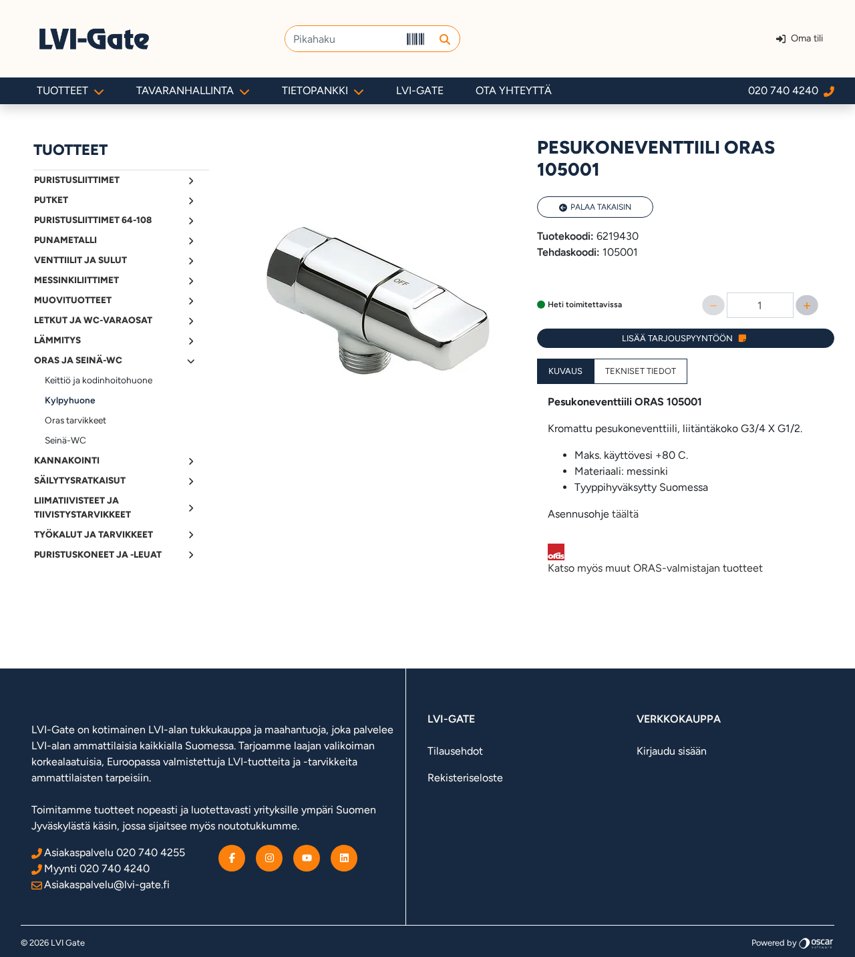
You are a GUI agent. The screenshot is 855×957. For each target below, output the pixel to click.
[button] (445, 38)
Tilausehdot (455, 751)
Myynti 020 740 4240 (97, 868)
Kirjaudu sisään (672, 751)
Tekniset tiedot (640, 371)
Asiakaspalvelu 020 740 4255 (114, 852)
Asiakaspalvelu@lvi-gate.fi (107, 884)
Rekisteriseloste (465, 777)
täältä (625, 514)
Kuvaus (565, 371)
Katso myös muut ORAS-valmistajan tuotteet (655, 568)
